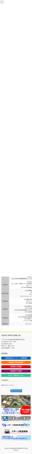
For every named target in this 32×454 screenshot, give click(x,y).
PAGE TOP (29, 438)
